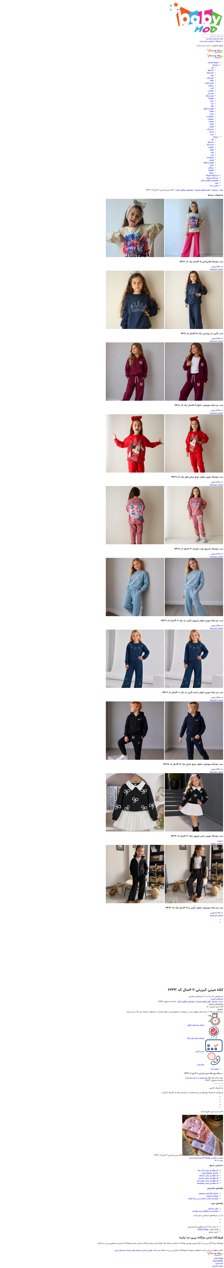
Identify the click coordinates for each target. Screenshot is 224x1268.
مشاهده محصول (216, 843)
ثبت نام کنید (190, 1078)
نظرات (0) (214, 1069)
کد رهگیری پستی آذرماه (208, 1175)
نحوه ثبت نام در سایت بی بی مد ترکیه (203, 1198)
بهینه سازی (135, 1250)
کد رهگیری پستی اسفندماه (207, 1183)
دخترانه (215, 190)
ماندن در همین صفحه (212, 1157)
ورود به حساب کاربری (214, 38)
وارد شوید (203, 1078)
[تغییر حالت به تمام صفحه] (217, 1083)
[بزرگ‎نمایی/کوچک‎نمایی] (215, 1083)
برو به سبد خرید (195, 1157)
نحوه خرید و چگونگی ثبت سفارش (205, 1211)
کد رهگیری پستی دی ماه (208, 1178)
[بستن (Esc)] (222, 1083)
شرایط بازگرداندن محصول (208, 1193)
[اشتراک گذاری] (220, 1083)
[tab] (125, 1069)
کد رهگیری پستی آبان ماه (208, 1170)
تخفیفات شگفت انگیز (184, 190)
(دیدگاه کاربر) (217, 999)
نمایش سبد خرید (206, 41)
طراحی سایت (147, 1250)
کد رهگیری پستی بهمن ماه (207, 1180)
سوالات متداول (212, 1196)
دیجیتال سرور (120, 1250)
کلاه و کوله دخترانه (202, 190)
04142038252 (203, 1229)
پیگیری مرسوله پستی (209, 1173)
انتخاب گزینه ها (216, 269)
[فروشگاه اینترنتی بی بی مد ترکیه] (194, 33)
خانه (221, 190)
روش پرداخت (213, 1208)
